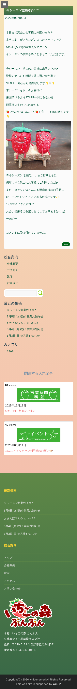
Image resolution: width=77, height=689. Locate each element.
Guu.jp (57, 683)
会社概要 (12, 263)
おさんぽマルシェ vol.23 (22, 322)
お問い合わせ (12, 588)
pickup (66, 244)
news (10, 350)
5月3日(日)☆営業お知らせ (23, 335)
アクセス (12, 270)
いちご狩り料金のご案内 (20, 410)
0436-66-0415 (27, 650)
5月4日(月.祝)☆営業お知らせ (25, 329)
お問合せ (12, 283)
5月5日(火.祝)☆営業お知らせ (25, 316)
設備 (9, 276)
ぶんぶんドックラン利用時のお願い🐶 (29, 450)
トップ (8, 557)
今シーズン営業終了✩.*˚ (22, 309)
